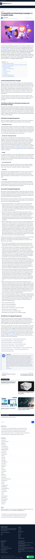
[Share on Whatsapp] (31, 18)
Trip (2, 494)
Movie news (3, 477)
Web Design (3, 497)
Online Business (3, 480)
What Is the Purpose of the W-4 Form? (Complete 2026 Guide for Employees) (13, 431)
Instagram (2, 466)
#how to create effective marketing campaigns (7, 345)
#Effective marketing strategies (17, 342)
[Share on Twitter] (27, 18)
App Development (4, 441)
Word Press (3, 502)
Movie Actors (3, 475)
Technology (3, 491)
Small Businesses (4, 485)
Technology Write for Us (4, 546)
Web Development (4, 499)
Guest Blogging (3, 461)
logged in (7, 417)
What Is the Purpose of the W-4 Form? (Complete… (26, 547)
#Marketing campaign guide (19, 345)
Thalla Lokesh (5, 17)
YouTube (2, 503)
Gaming (2, 458)
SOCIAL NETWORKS (4, 488)
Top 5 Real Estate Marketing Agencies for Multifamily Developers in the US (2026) (8, 382)
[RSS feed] (2, 534)
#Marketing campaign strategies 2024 (6, 347)
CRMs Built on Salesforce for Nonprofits (8, 408)
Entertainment (3, 454)
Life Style (2, 469)
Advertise (2, 545)
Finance (2, 457)
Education (2, 452)
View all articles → (9, 368)
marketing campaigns (11, 332)
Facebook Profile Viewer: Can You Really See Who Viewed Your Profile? (12, 434)
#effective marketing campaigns (18, 340)
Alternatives (3, 440)
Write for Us (3, 542)
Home (2, 9)
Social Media (3, 486)
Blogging (2, 443)
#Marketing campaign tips (16, 347)
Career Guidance (4, 446)
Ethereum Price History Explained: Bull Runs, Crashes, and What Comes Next (26, 409)
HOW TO (2, 463)
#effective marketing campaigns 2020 (6, 342)
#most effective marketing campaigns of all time (21, 349)
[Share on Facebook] (25, 18)
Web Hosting (3, 500)
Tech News (3, 489)
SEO (2, 483)
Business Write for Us (4, 549)
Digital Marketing (3, 449)
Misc (2, 472)
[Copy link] (33, 18)
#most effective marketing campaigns (27, 347)
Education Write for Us (4, 552)
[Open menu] (34, 7)
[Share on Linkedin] (29, 18)
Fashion (2, 455)
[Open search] (14, 3)
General (2, 460)
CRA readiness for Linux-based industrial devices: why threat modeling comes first (14, 428)
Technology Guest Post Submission (6, 548)
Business (4, 9)
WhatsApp (20, 557)
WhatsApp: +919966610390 (5, 532)
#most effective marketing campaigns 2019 (7, 349)
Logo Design (3, 471)
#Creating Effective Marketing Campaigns (7, 340)
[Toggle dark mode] (16, 3)
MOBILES (2, 474)
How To (13, 557)
